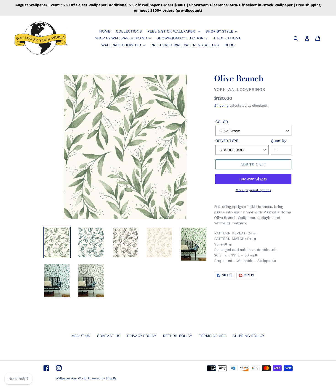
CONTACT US (108, 336)
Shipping (221, 105)
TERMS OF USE (212, 336)
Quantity (278, 141)
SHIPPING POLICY (248, 336)
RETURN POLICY (177, 336)
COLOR (221, 122)
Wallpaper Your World (71, 378)
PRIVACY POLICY (141, 336)
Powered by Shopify (102, 378)
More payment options (253, 190)
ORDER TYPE (226, 141)
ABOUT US (81, 336)
